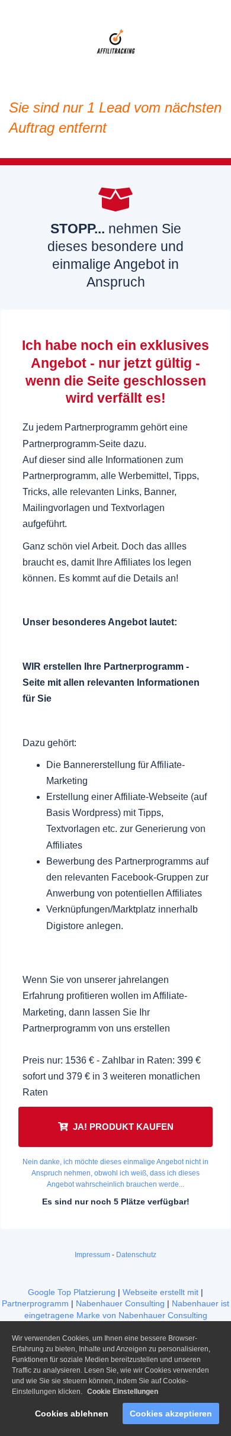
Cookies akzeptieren (171, 1413)
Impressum (92, 1255)
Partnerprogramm (35, 1303)
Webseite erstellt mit (160, 1292)
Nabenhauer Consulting (120, 1303)
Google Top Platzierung (72, 1292)
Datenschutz (136, 1255)
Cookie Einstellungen (122, 1391)
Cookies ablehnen (71, 1413)
